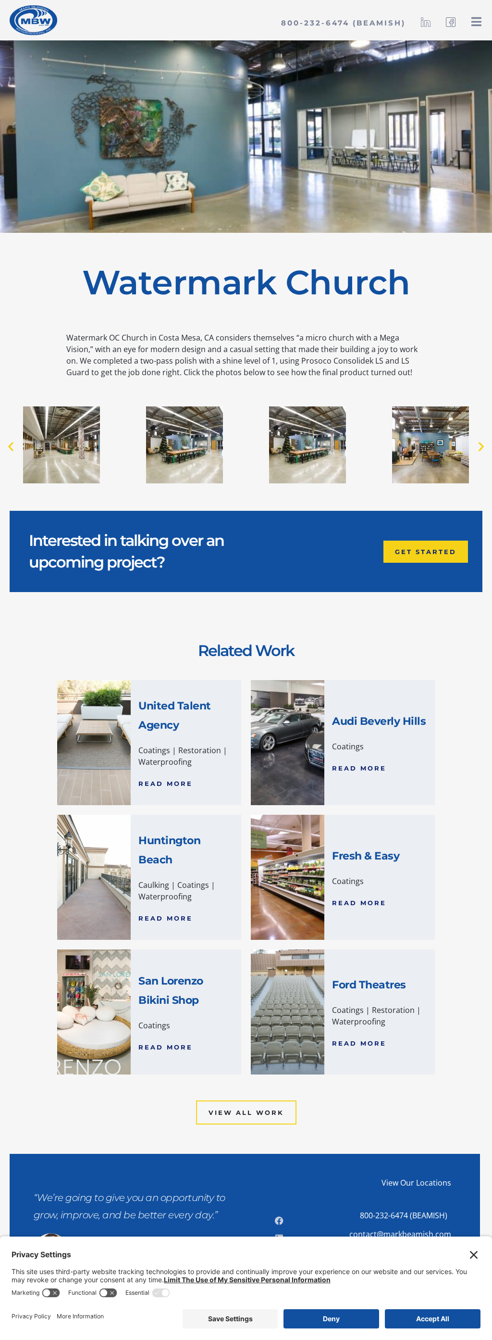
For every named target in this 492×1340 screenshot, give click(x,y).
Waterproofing (165, 762)
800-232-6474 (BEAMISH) (343, 22)
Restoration (199, 750)
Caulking (153, 885)
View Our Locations (416, 1182)
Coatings (154, 750)
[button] (11, 447)
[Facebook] (279, 1220)
